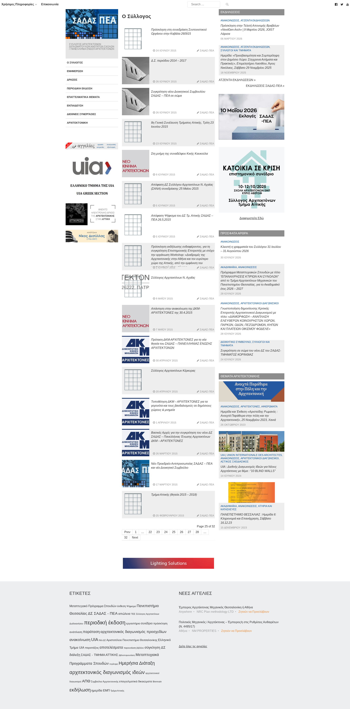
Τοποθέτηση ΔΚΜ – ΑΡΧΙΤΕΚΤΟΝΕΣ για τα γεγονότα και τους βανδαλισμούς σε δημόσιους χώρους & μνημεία (181, 405)
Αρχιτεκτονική (77, 122)
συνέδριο (147, 623)
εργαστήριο (133, 623)
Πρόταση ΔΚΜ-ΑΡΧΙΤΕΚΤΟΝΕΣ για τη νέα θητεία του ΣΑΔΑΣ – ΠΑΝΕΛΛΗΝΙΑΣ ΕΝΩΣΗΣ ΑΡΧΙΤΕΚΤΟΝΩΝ (181, 343)
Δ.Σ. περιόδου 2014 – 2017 (168, 60)
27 (189, 532)
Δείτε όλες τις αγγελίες (193, 646)
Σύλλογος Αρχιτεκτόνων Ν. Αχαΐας (173, 277)
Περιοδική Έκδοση (79, 88)
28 (197, 532)
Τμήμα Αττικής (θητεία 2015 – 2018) (174, 494)
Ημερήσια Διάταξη (137, 663)
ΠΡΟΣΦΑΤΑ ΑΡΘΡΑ (234, 233)
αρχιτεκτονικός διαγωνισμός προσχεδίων (133, 632)
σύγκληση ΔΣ (155, 647)
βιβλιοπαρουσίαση (127, 655)
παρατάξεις (92, 647)
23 (158, 532)
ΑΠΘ (86, 681)
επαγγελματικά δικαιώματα (135, 681)
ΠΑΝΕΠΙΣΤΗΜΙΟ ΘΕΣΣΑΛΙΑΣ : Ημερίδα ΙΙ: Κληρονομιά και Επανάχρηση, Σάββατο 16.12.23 (248, 518)
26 (181, 532)
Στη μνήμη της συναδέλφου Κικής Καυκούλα (179, 153)
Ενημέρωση (75, 71)
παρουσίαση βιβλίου (134, 648)
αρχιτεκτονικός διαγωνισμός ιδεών (107, 672)
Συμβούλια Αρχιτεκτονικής (104, 681)
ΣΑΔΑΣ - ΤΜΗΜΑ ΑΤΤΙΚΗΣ (99, 655)
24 (166, 532)
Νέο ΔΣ (102, 640)
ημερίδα (96, 690)
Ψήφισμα (131, 606)
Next (135, 537)
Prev (127, 532)
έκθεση (121, 606)
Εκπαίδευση (75, 105)
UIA (94, 639)
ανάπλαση (75, 632)
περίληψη (113, 664)
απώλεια (124, 613)
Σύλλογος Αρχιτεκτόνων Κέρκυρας (173, 370)
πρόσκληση (160, 623)
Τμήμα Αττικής (117, 690)
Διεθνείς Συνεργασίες (81, 114)
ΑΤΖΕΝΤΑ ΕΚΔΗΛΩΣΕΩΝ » (237, 80)
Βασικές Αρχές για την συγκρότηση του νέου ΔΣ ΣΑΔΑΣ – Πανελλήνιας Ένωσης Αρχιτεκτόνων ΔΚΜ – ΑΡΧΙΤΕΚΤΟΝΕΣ (181, 436)
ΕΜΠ (106, 690)
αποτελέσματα (111, 647)
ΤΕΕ (133, 614)
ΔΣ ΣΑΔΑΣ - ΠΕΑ (103, 613)
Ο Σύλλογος (75, 62)
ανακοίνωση (79, 640)
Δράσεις (72, 79)
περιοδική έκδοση (104, 622)
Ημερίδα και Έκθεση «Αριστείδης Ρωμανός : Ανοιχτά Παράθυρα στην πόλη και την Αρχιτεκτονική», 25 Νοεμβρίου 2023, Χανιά (249, 415)
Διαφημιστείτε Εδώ (252, 218)
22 (150, 532)
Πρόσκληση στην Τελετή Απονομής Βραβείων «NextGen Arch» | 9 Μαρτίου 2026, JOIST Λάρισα (250, 29)
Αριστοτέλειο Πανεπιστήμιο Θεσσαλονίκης (131, 640)
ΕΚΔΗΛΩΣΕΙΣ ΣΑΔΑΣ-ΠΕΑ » (265, 85)
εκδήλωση (80, 690)
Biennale (157, 681)
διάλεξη (74, 655)
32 (125, 537)
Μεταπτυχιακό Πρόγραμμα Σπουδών (92, 606)
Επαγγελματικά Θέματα (83, 97)
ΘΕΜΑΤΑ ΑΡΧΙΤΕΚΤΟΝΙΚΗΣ (240, 376)
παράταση (91, 631)
